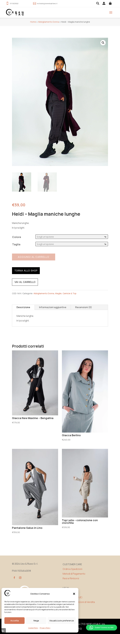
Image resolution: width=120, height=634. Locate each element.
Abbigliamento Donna (48, 21)
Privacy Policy (45, 628)
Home (33, 21)
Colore (16, 237)
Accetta (14, 620)
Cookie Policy (33, 628)
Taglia (16, 244)
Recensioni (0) (83, 307)
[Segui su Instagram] (20, 577)
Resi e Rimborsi (71, 578)
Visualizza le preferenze (61, 620)
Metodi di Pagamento (74, 573)
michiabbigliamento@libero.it (47, 3)
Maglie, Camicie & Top (65, 293)
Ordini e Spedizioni (72, 569)
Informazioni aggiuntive (52, 307)
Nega (36, 620)
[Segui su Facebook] (14, 577)
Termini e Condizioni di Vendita (79, 602)
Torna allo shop (25, 270)
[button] (74, 593)
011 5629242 (14, 3)
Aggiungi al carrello (33, 257)
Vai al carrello (24, 282)
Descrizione (23, 307)
